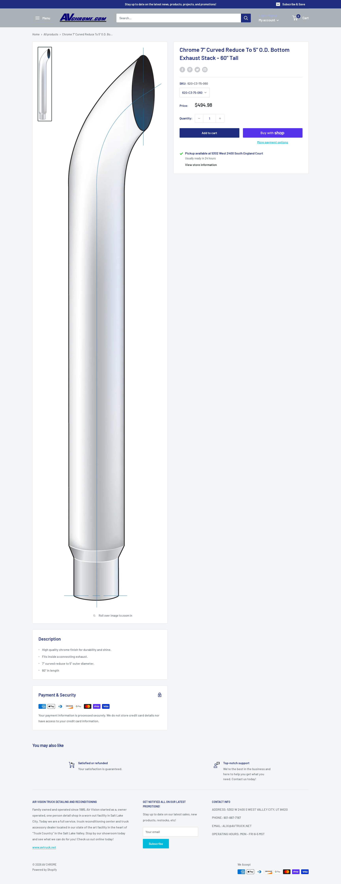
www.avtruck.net (44, 847)
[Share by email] (205, 69)
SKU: (194, 83)
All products (51, 34)
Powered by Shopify (44, 869)
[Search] (246, 18)
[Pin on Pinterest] (190, 69)
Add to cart (209, 133)
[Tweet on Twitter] (197, 69)
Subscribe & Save (293, 4)
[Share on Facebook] (182, 69)
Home (36, 34)
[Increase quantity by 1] (220, 118)
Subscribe (156, 843)
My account (267, 20)
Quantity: (186, 118)
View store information (201, 165)
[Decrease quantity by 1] (199, 118)
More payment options (272, 142)
